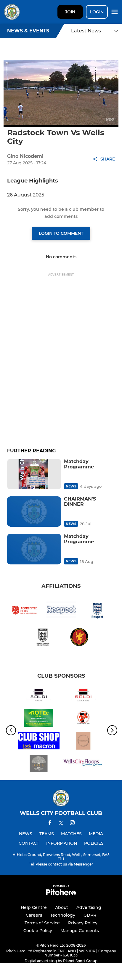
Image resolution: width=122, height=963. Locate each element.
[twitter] (61, 823)
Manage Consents (79, 930)
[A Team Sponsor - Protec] (39, 719)
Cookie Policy (37, 930)
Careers (34, 915)
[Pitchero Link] (61, 894)
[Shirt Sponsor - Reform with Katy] (83, 742)
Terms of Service (42, 923)
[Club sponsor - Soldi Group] (39, 696)
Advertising (88, 907)
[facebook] (50, 824)
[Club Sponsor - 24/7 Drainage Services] (83, 719)
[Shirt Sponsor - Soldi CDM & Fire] (83, 696)
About (61, 907)
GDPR (90, 915)
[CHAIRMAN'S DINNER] (34, 511)
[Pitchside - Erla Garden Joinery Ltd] (39, 765)
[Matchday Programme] (34, 474)
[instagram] (72, 824)
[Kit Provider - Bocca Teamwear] (39, 742)
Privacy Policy (82, 923)
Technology (62, 915)
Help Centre (34, 907)
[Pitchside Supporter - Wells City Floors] (83, 765)
